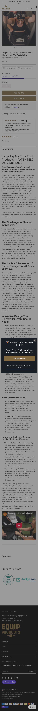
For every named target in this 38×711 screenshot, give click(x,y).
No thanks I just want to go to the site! (19, 366)
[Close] (34, 340)
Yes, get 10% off (19, 358)
